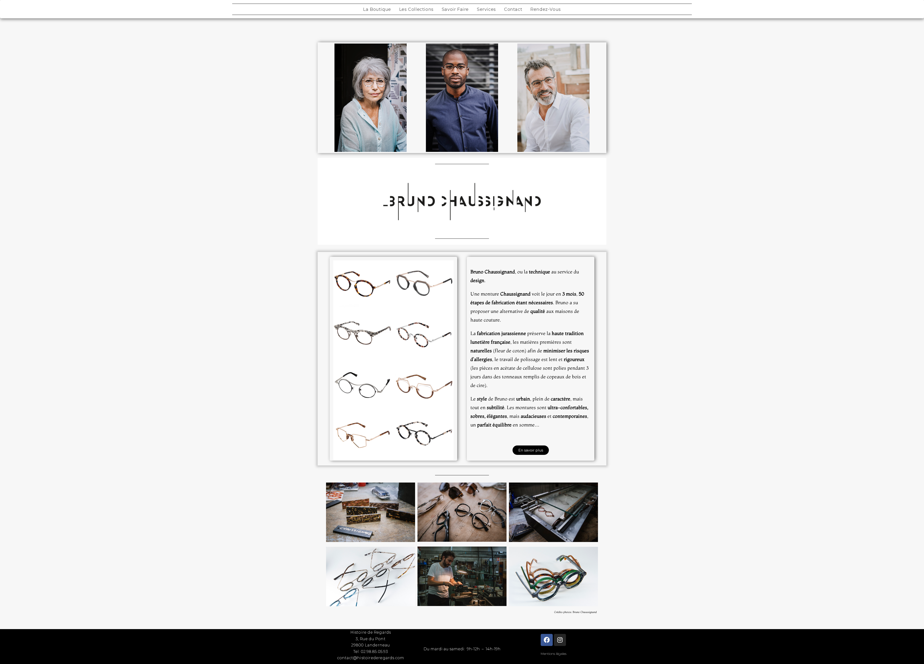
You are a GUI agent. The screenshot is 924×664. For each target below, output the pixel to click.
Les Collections (416, 9)
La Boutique (377, 9)
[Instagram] (560, 640)
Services (486, 9)
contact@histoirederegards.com (370, 658)
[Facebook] (547, 640)
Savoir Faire (455, 9)
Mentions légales (553, 653)
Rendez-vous (545, 9)
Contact (513, 9)
